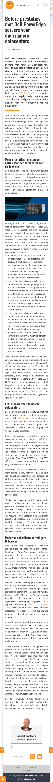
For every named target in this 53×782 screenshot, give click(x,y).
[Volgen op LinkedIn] (39, 756)
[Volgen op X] (32, 756)
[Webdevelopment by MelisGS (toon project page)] (34, 779)
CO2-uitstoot (27, 93)
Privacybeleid (31, 767)
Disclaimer (26, 771)
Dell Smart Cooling (27, 418)
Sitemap (19, 767)
